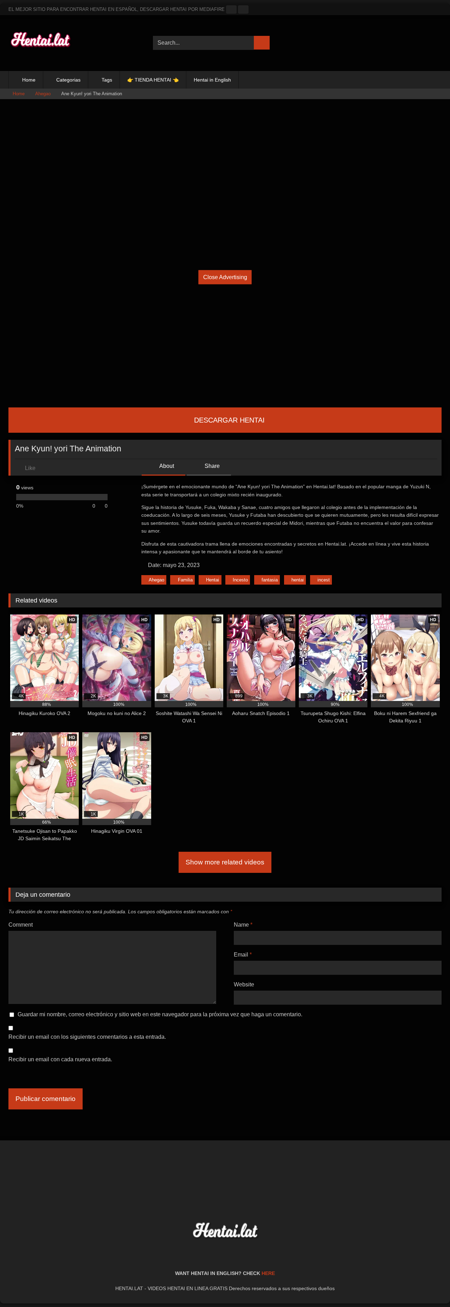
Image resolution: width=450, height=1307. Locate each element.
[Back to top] (429, 1286)
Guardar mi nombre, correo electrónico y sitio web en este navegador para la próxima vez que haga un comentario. (160, 1014)
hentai (297, 579)
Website (244, 984)
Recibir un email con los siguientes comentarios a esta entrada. (87, 1037)
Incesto (240, 579)
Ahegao (43, 93)
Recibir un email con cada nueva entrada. (60, 1059)
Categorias (68, 80)
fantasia (270, 579)
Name (243, 925)
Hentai (212, 579)
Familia (185, 579)
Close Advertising (225, 277)
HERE (268, 1273)
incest (323, 579)
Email (243, 955)
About (166, 466)
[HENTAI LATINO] (40, 43)
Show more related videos (225, 862)
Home (29, 80)
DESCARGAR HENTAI (228, 420)
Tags (107, 80)
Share (211, 466)
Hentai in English (212, 80)
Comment (20, 925)
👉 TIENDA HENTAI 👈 (153, 80)
